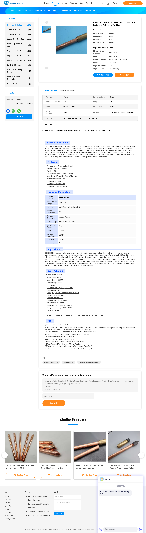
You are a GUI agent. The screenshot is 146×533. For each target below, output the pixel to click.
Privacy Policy (10, 519)
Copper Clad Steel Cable (19, 56)
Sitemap (8, 512)
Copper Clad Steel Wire (19, 51)
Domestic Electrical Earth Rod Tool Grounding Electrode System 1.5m (89, 468)
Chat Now (132, 3)
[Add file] (100, 529)
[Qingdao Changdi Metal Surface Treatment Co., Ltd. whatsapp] (13, 110)
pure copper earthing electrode (89, 362)
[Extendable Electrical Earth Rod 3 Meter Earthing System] (124, 447)
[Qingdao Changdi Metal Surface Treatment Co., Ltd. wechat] (19, 110)
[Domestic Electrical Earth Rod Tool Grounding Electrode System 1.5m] (90, 447)
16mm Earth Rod (19, 34)
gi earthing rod (68, 362)
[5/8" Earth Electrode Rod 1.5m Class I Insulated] (55, 447)
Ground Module (19, 84)
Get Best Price (103, 75)
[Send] (140, 529)
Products (8, 500)
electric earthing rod (51, 362)
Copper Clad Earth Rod (19, 39)
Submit (54, 403)
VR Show (8, 503)
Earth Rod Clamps (19, 65)
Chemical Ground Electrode (19, 78)
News (7, 509)
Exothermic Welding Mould (19, 71)
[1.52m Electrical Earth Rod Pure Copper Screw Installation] (21, 447)
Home (7, 496)
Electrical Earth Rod (19, 25)
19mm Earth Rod (19, 30)
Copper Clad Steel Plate (19, 60)
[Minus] (140, 479)
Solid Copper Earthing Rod (19, 45)
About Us (8, 506)
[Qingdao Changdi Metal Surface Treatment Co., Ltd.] (13, 3)
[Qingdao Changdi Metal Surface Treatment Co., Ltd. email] (8, 110)
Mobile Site (9, 516)
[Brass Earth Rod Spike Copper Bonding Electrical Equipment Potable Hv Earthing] (71, 40)
